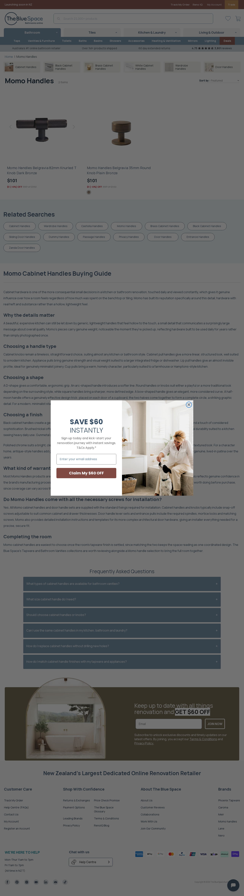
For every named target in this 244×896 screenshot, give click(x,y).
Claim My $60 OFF (86, 473)
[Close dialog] (189, 405)
